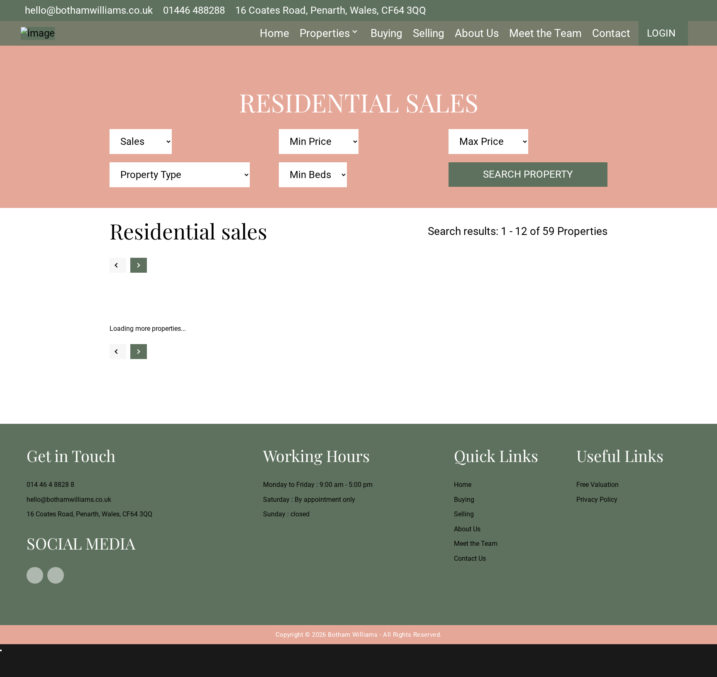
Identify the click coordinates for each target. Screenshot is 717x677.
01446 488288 (194, 10)
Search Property (528, 174)
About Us (477, 33)
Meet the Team (545, 33)
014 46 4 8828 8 (50, 485)
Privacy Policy (596, 499)
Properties (325, 33)
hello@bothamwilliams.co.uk (89, 10)
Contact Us (470, 558)
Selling (428, 33)
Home (274, 33)
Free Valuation (597, 485)
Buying (386, 33)
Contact (611, 33)
